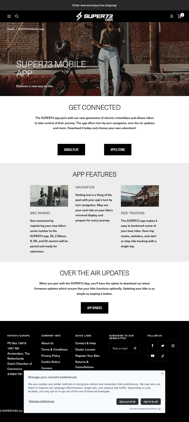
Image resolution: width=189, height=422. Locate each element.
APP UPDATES (94, 308)
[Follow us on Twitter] (163, 346)
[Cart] (180, 16)
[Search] (16, 16)
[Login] (171, 16)
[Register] (134, 348)
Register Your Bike (87, 355)
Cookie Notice (50, 362)
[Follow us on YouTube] (152, 356)
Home (10, 29)
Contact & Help (85, 343)
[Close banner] (163, 372)
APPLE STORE (118, 150)
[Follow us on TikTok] (163, 356)
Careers (46, 368)
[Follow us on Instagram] (173, 346)
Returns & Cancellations (84, 364)
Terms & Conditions (54, 349)
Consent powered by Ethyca (143, 408)
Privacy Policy (50, 355)
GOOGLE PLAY (71, 150)
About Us (47, 343)
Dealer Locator (85, 349)
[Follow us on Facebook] (152, 346)
